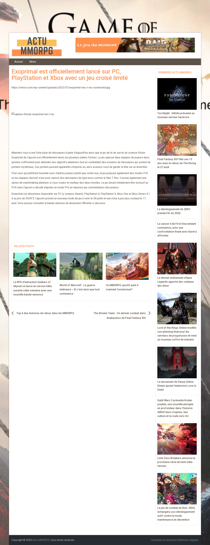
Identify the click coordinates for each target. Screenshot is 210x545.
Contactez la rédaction (163, 540)
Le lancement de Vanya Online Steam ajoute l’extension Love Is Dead (176, 385)
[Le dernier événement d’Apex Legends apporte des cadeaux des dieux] (177, 258)
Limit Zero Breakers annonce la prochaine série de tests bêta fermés (176, 462)
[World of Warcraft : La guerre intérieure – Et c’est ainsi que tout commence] (81, 266)
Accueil (18, 61)
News (32, 61)
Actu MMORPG (41, 540)
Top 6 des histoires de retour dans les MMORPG (45, 313)
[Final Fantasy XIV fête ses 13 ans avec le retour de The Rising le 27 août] (177, 139)
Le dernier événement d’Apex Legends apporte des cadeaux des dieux (175, 281)
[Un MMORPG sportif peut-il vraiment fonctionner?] (127, 266)
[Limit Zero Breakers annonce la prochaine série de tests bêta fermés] (177, 438)
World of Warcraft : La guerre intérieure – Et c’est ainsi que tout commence (80, 289)
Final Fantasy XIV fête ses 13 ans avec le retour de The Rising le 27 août (176, 163)
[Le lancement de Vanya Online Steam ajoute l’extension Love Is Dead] (177, 362)
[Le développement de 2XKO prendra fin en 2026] (177, 189)
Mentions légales (188, 540)
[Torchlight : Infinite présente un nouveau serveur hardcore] (177, 93)
